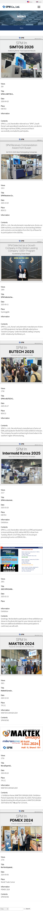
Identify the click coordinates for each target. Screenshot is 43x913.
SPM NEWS (5, 720)
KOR (39, 2)
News (21, 28)
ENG (30, 2)
